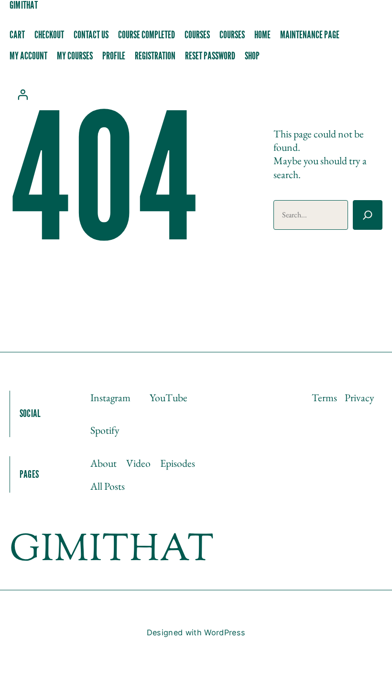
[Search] (367, 215)
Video (138, 463)
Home (262, 35)
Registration (155, 56)
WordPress (224, 632)
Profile (113, 56)
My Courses (75, 56)
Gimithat (24, 5)
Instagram (110, 397)
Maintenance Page (309, 35)
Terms (324, 397)
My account (28, 56)
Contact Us (91, 35)
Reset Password (210, 56)
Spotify (105, 430)
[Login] (22, 94)
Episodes (177, 463)
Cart (17, 35)
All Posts (107, 486)
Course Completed (146, 35)
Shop (252, 56)
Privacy (359, 397)
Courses (197, 35)
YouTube (168, 397)
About (103, 463)
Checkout (49, 35)
